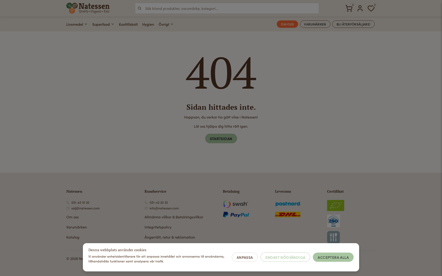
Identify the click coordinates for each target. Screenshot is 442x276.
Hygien (148, 24)
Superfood (101, 24)
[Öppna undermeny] (86, 24)
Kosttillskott (128, 24)
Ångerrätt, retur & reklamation (170, 237)
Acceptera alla (333, 257)
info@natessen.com (164, 208)
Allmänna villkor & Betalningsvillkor (174, 216)
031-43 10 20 (80, 202)
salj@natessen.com (85, 208)
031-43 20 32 (159, 202)
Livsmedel (74, 24)
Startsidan (221, 138)
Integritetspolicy (158, 227)
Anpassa (245, 257)
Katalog (72, 237)
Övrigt (164, 24)
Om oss (72, 216)
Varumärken (76, 227)
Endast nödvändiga (285, 257)
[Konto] (360, 8)
